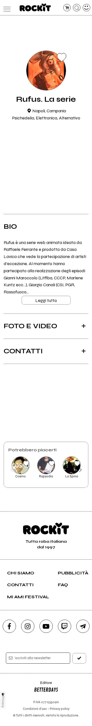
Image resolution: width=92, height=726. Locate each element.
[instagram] (27, 626)
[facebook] (9, 626)
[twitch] (64, 626)
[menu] (6, 8)
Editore (43, 685)
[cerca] (76, 8)
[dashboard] (86, 8)
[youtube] (46, 626)
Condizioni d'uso (35, 709)
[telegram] (83, 626)
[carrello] (67, 8)
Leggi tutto (46, 300)
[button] (11, 469)
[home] (35, 7)
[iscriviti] (79, 658)
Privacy (3, 702)
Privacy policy (59, 709)
